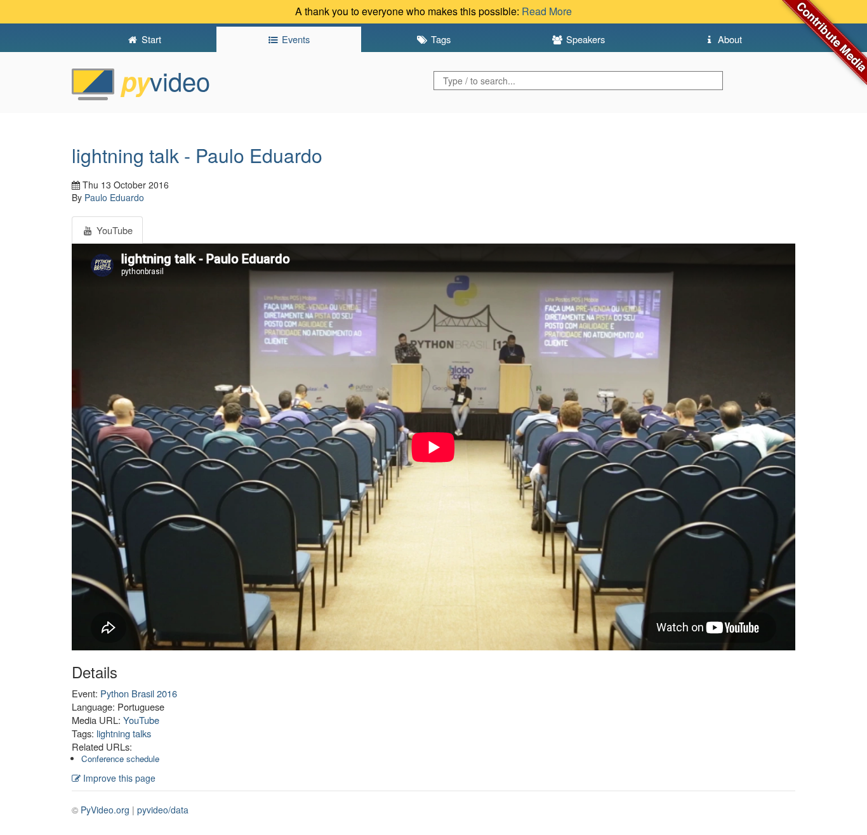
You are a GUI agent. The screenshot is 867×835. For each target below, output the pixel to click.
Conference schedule (120, 759)
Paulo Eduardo (114, 197)
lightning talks (123, 733)
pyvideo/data (163, 809)
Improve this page (118, 778)
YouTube (141, 720)
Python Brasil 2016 (138, 693)
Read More (547, 11)
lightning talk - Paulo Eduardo (197, 155)
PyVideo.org (105, 809)
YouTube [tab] (113, 230)
